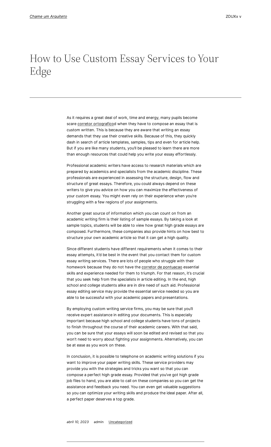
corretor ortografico (95, 123)
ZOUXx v (233, 16)
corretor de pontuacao (162, 267)
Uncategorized (120, 422)
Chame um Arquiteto (48, 16)
